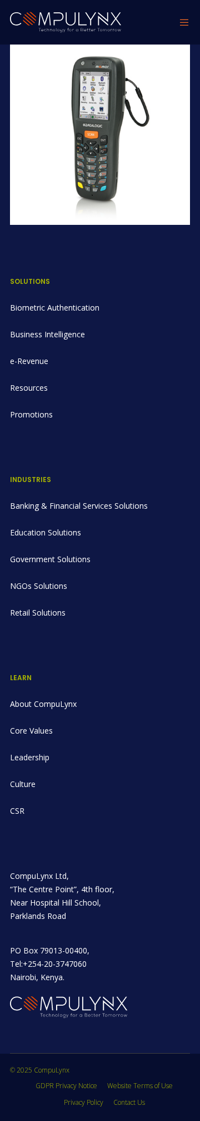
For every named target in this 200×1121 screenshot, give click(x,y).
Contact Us (129, 1102)
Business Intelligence (47, 334)
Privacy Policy (83, 1102)
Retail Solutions (38, 612)
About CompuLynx (43, 704)
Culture (23, 784)
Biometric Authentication (54, 307)
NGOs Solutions (38, 586)
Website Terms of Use (140, 1085)
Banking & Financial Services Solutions (79, 505)
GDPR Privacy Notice (66, 1085)
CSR (17, 810)
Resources (29, 387)
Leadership (29, 757)
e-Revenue (29, 361)
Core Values (31, 730)
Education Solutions (45, 532)
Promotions (31, 414)
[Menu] (181, 22)
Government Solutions (50, 559)
